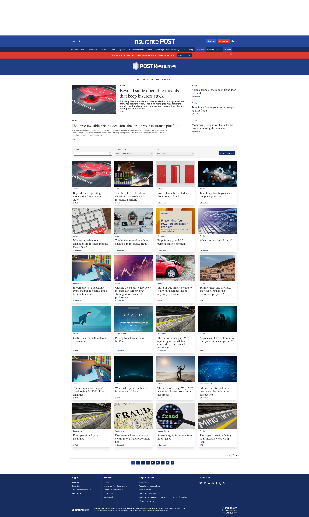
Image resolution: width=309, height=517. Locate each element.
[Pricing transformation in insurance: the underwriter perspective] (218, 369)
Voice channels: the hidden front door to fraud (214, 91)
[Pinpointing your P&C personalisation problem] (175, 221)
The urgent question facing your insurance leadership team (215, 438)
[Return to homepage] (154, 43)
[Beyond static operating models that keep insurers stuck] (94, 100)
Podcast (210, 50)
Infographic (77, 283)
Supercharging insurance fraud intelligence (175, 437)
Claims (112, 50)
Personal (103, 50)
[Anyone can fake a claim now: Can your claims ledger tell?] (218, 319)
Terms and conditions (148, 493)
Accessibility (144, 482)
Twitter (204, 483)
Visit (122, 111)
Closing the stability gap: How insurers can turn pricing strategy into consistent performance (133, 292)
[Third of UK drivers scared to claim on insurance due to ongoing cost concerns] (175, 268)
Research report (206, 384)
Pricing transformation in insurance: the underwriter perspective (215, 391)
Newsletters (212, 483)
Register (211, 41)
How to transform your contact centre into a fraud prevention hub (133, 438)
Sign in (234, 41)
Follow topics (201, 483)
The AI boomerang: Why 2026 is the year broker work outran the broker (175, 391)
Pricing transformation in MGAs (129, 339)
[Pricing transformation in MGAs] (133, 319)
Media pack (108, 497)
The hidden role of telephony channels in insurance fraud (132, 242)
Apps (220, 483)
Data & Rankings (173, 50)
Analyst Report (120, 333)
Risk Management (136, 50)
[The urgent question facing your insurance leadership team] (218, 416)
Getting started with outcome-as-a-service (90, 339)
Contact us (76, 486)
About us (75, 482)
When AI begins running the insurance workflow (131, 390)
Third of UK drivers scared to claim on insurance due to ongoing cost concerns (174, 290)
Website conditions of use (149, 486)
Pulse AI (74, 50)
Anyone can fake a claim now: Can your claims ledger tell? (217, 339)
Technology (159, 50)
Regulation (122, 50)
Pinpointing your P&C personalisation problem (171, 242)
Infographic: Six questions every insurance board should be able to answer (90, 290)
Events (219, 50)
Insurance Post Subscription (115, 486)
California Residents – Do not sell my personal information (163, 497)
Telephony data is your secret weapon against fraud (213, 109)
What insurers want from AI (216, 240)
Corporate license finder (81, 490)
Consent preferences (147, 501)
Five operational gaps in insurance (87, 437)
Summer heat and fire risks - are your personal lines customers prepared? (216, 290)
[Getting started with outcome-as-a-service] (91, 319)
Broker (149, 50)
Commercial (92, 50)
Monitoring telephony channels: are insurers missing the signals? (212, 126)
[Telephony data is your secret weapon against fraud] (218, 174)
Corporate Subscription (113, 490)
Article (122, 85)
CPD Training (188, 50)
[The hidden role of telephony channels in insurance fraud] (133, 221)
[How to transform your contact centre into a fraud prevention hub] (133, 416)
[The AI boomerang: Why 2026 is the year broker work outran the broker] (175, 369)
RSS (224, 483)
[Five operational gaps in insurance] (91, 416)
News (83, 50)
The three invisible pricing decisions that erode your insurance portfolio (125, 125)
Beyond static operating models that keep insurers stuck (149, 93)
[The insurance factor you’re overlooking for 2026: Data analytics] (91, 369)
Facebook (216, 483)
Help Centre (76, 493)
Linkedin (208, 483)
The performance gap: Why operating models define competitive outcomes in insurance (173, 342)
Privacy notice (145, 490)
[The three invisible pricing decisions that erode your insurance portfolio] (133, 174)
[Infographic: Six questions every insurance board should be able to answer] (91, 268)
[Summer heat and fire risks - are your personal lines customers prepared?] (218, 268)
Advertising (108, 493)
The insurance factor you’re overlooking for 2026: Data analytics (89, 391)
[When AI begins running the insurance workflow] (133, 369)
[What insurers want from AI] (218, 221)
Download (196, 96)
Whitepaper (162, 236)
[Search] (81, 41)
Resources (200, 50)
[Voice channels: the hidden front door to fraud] (175, 174)
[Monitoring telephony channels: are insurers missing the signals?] (91, 221)
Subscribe (223, 41)
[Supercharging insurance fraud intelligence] (175, 416)
